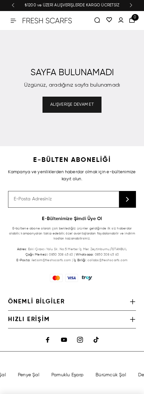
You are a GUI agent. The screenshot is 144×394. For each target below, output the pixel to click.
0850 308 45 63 (61, 254)
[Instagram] (80, 340)
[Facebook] (48, 340)
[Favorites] (109, 20)
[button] (13, 5)
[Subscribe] (127, 199)
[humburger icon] (13, 20)
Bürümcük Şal (110, 375)
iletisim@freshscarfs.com (51, 260)
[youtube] (64, 340)
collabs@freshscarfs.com (107, 260)
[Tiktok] (96, 340)
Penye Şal (28, 375)
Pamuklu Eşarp (67, 375)
